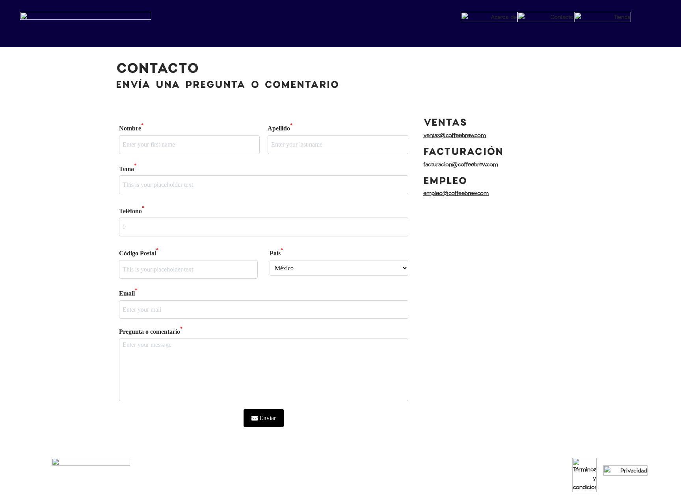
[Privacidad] (625, 475)
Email (128, 292)
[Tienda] (602, 19)
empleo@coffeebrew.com (456, 193)
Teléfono (131, 210)
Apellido (280, 127)
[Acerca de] (489, 19)
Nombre (131, 127)
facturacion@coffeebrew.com (460, 164)
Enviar (267, 418)
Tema (127, 168)
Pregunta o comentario (150, 331)
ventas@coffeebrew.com (454, 135)
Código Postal (138, 252)
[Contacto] (545, 19)
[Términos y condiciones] (584, 475)
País (276, 252)
